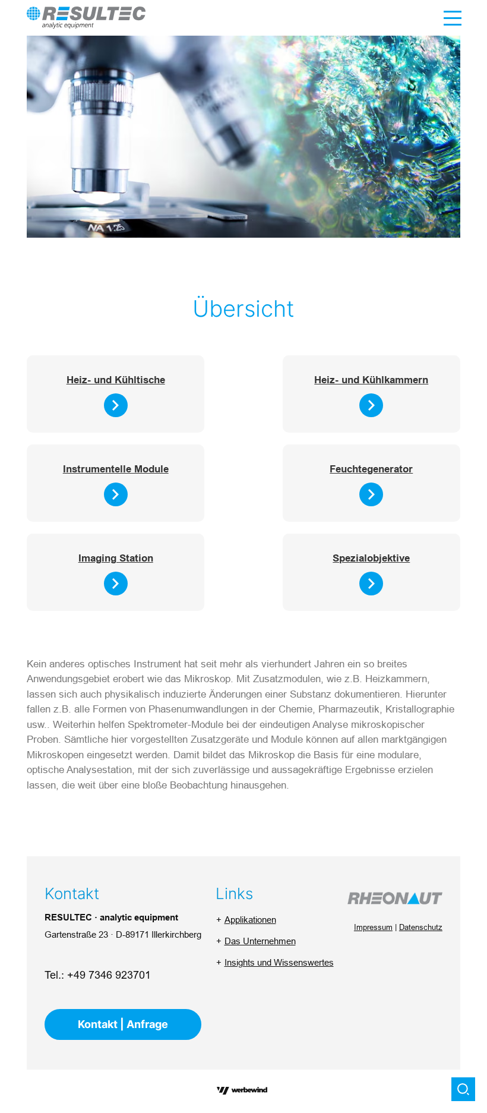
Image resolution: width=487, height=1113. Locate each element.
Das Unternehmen (260, 941)
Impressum (373, 927)
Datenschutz (420, 927)
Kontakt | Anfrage (123, 1024)
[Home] (86, 18)
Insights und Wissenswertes (279, 962)
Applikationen (250, 920)
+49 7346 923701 (109, 975)
